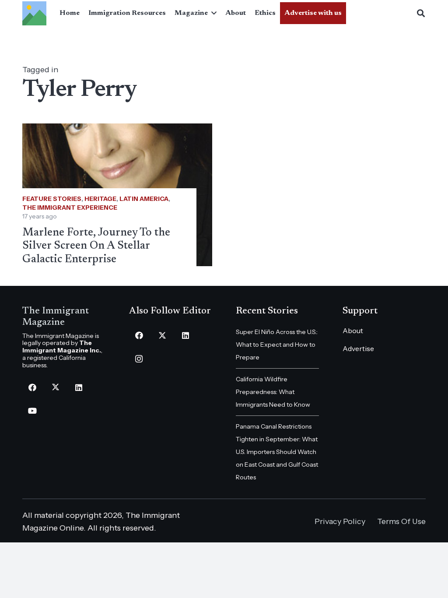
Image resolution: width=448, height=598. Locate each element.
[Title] (34, 13)
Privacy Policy (340, 521)
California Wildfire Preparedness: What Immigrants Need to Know (273, 391)
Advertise (358, 348)
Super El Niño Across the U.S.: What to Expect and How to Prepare (277, 344)
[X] (55, 387)
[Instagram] (139, 359)
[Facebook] (32, 387)
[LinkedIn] (78, 387)
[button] (212, 13)
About (353, 330)
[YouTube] (32, 411)
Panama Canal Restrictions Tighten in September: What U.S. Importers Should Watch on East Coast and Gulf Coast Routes (277, 451)
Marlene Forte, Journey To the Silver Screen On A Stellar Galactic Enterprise (96, 246)
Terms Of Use (401, 521)
